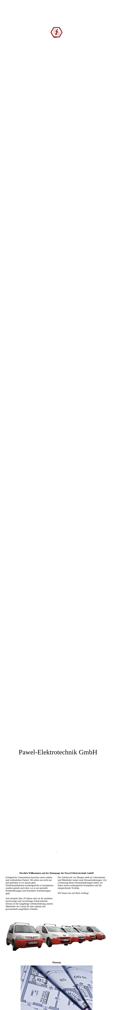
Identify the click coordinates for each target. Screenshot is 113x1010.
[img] (56, 429)
